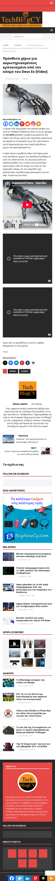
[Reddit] (27, 123)
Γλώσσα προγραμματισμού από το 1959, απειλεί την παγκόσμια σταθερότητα (33, 570)
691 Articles (37, 404)
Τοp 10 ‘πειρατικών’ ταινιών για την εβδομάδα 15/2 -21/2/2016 (33, 745)
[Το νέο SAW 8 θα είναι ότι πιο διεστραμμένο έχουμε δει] (27, 662)
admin (25, 78)
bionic (13, 371)
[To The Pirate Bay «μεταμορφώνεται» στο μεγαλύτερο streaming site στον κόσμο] (14, 644)
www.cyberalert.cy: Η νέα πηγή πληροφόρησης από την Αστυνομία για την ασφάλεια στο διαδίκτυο (34, 588)
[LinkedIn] (24, 9)
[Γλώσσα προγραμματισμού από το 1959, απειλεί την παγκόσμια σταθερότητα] (8, 571)
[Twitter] (35, 9)
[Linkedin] (16, 123)
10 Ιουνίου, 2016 (12, 78)
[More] (38, 123)
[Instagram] (41, 9)
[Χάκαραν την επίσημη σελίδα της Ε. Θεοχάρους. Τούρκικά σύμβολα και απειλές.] (39, 644)
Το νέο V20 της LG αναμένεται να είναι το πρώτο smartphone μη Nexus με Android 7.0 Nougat (33, 730)
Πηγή (5, 351)
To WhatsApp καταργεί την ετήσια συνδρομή (30, 681)
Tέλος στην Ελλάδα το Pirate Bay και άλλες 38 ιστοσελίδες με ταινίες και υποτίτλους (33, 713)
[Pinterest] (19, 9)
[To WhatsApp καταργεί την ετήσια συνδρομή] (8, 683)
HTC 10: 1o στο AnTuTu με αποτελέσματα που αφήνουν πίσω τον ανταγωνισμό (31, 696)
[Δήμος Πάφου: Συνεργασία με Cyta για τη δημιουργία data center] (8, 606)
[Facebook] (13, 9)
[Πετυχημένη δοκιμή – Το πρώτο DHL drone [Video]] (14, 653)
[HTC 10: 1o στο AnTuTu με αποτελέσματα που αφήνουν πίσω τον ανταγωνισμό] (8, 697)
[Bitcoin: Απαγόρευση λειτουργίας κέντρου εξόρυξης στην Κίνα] (8, 557)
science (24, 371)
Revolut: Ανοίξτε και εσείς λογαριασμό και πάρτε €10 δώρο (33, 619)
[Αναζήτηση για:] (27, 36)
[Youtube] (30, 9)
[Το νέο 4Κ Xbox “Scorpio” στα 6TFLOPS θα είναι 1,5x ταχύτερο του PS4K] (14, 662)
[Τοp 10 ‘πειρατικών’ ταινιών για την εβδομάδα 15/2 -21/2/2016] (8, 747)
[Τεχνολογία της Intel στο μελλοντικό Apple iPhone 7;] (27, 653)
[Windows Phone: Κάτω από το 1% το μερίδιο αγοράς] (39, 662)
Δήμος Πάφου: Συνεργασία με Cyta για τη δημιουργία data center (34, 605)
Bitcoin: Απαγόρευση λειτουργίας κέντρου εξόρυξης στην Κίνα (33, 555)
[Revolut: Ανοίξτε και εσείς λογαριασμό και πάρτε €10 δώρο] (8, 621)
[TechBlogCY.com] (21, 25)
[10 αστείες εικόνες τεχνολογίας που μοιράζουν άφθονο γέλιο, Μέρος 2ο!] (27, 644)
